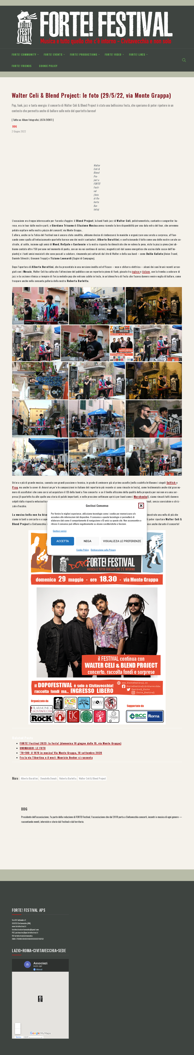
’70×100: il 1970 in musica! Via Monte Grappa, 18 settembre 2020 (61, 753)
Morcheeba (140, 496)
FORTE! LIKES (137, 54)
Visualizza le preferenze (122, 541)
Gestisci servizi (59, 530)
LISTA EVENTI (46, 120)
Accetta (62, 541)
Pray (15, 487)
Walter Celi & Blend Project (92, 778)
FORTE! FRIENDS (21, 66)
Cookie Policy (82, 549)
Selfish (171, 482)
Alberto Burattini (29, 778)
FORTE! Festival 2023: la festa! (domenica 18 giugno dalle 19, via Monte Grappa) (70, 743)
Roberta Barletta (67, 778)
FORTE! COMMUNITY (24, 54)
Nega (87, 541)
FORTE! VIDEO (113, 54)
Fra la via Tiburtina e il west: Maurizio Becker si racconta (56, 757)
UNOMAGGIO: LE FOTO (33, 748)
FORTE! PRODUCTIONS (83, 54)
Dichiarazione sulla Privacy (103, 549)
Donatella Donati (48, 778)
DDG (14, 126)
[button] (141, 505)
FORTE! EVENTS (53, 54)
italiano (146, 271)
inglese (136, 271)
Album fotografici (30, 120)
